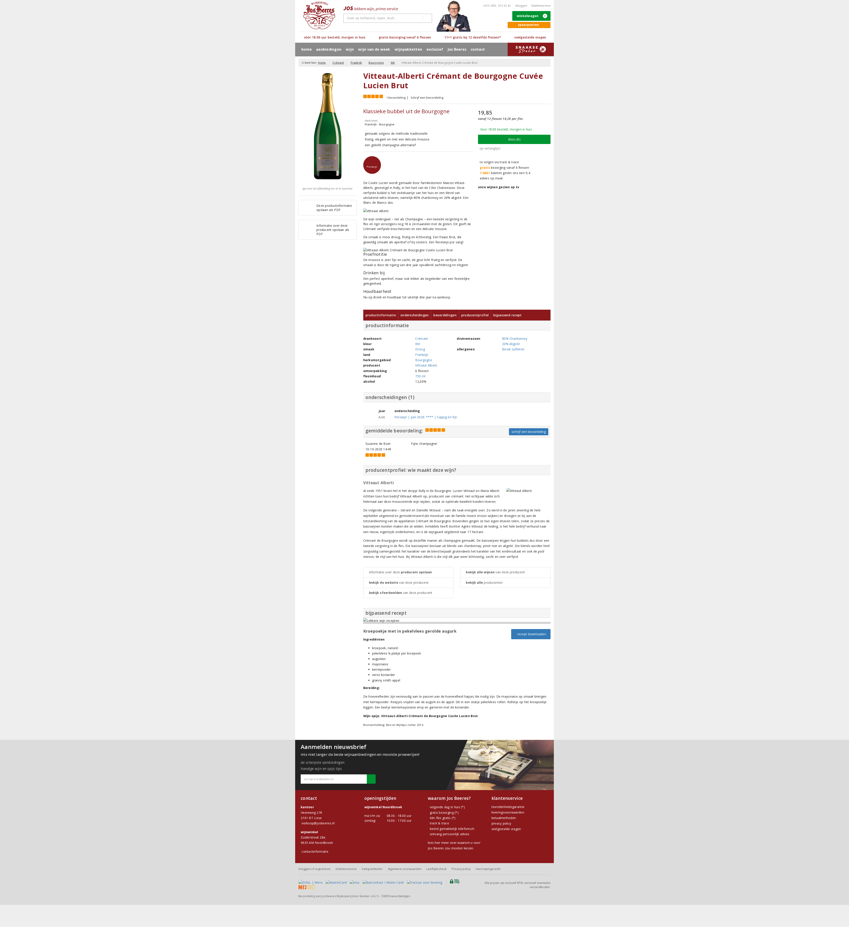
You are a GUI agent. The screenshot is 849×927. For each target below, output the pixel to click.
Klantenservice (541, 6)
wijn (350, 49)
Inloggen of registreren (314, 869)
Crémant (338, 63)
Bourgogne (376, 63)
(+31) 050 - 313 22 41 (497, 6)
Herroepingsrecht (488, 869)
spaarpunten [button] (528, 25)
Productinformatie (380, 315)
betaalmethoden (503, 818)
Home (306, 49)
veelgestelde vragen (506, 829)
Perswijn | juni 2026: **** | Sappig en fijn (425, 417)
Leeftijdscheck (436, 869)
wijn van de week (374, 49)
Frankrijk (356, 63)
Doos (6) (514, 139)
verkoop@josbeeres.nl (318, 823)
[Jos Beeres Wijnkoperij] (319, 15)
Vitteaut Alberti (426, 365)
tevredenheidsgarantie (508, 807)
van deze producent (399, 582)
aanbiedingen (328, 49)
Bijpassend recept (507, 315)
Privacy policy (461, 869)
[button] (372, 165)
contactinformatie (315, 851)
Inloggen (521, 6)
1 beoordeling (395, 98)
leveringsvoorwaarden (507, 812)
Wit (393, 63)
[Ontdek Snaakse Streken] (531, 49)
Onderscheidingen (414, 315)
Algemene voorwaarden (404, 869)
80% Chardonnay (514, 338)
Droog (420, 349)
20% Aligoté (511, 344)
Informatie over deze (400, 572)
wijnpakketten (408, 49)
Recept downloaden (531, 634)
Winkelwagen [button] (531, 16)
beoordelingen (395, 896)
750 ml (420, 376)
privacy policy (501, 823)
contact (478, 49)
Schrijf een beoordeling (427, 98)
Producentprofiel (475, 315)
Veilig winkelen (372, 869)
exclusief (434, 49)
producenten (484, 582)
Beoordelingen (444, 315)
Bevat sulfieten (513, 349)
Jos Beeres (457, 49)
